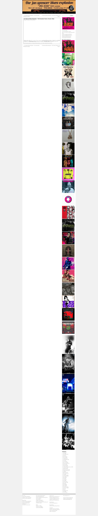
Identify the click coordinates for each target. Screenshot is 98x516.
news (63, 474)
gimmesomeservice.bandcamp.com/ (54, 500)
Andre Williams (65, 454)
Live (41, 43)
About (55, 12)
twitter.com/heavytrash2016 (26, 502)
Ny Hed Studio (65, 475)
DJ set (64, 460)
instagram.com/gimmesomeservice (54, 499)
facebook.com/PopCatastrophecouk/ (68, 497)
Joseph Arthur (65, 467)
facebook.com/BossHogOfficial (26, 498)
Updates (62, 12)
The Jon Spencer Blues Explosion (31, 12)
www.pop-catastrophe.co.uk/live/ (66, 31)
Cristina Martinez (65, 459)
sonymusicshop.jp (38, 507)
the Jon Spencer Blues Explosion (36, 40)
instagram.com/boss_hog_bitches (26, 497)
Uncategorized (65, 490)
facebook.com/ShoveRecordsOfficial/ (55, 509)
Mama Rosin (64, 472)
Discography (40, 12)
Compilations (65, 458)
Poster (64, 478)
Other (44, 12)
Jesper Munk (64, 465)
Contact (58, 12)
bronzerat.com (38, 505)
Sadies (64, 488)
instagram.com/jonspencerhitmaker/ (54, 508)
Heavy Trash (64, 462)
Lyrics (47, 12)
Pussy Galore (65, 482)
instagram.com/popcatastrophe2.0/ (67, 498)
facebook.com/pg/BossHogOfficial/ (67, 34)
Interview (64, 464)
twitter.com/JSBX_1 (38, 498)
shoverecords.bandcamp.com (40, 496)
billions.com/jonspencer (53, 511)
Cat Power (64, 457)
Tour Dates (51, 12)
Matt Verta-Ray (65, 473)
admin (34, 19)
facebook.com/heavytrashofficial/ (26, 501)
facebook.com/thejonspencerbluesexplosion (42, 497)
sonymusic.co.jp (38, 506)
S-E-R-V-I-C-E (65, 487)
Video (43, 43)
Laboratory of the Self (66, 469)
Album (64, 453)
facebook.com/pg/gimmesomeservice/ (67, 35)
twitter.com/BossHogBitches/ (26, 496)
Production (64, 481)
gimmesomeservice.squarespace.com (54, 496)
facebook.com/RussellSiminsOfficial (54, 505)
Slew (63, 489)
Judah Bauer (64, 468)
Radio (64, 483)
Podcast (64, 477)
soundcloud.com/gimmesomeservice (54, 498)
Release (64, 485)
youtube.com (56, 41)
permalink (50, 43)
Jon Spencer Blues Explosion (35, 43)
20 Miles (64, 452)
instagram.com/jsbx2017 (39, 500)
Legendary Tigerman (66, 470)
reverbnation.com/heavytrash (26, 504)
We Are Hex (64, 492)
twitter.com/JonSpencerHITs (53, 510)
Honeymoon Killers (65, 463)
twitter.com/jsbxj (38, 499)
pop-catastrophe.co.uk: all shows (66, 37)
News (24, 12)
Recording (64, 484)
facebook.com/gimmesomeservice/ (54, 497)
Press (63, 480)
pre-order (64, 479)
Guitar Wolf (64, 461)
